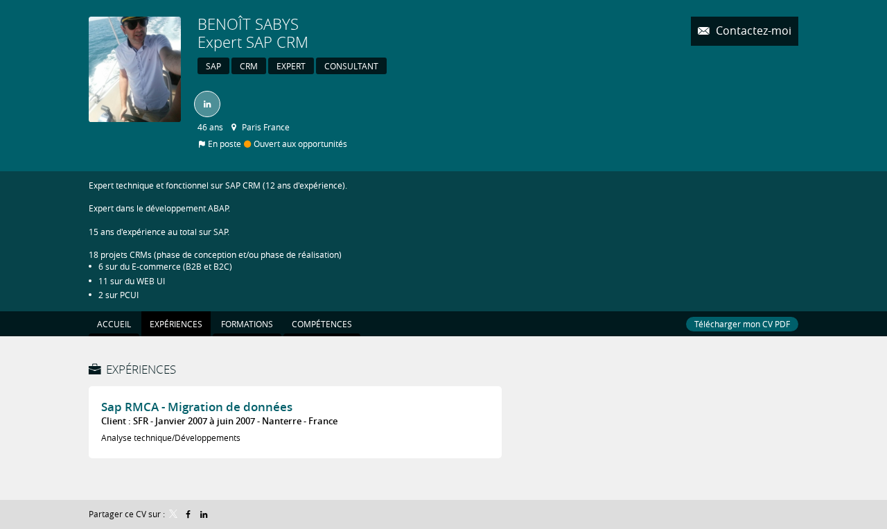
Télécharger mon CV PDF (742, 323)
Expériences (141, 369)
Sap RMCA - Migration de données (196, 407)
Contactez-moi (752, 31)
